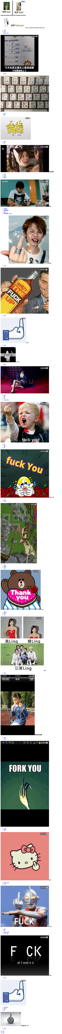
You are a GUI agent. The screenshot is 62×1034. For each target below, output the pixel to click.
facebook (6, 1007)
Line (5, 499)
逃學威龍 (6, 210)
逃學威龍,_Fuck (8, 213)
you (4, 31)
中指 (5, 830)
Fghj (5, 568)
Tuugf (5, 566)
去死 (5, 177)
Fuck (5, 30)
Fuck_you (6, 33)
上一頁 (2, 1031)
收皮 (5, 174)
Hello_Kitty (6, 882)
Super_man (6, 932)
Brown (5, 612)
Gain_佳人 (6, 399)
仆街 (5, 737)
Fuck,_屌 (6, 933)
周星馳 (5, 208)
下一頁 (2, 1032)
